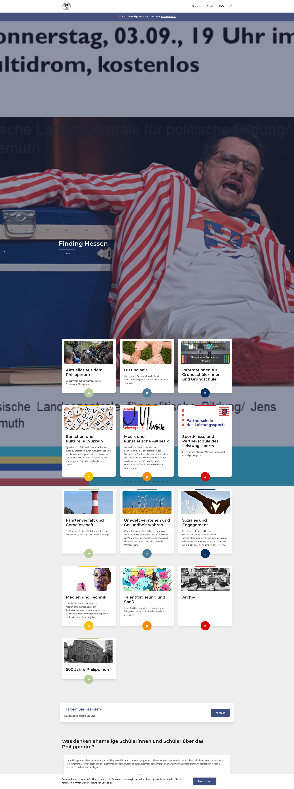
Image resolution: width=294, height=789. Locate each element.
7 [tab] (153, 481)
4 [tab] (140, 481)
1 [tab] (126, 481)
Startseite (196, 6)
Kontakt (210, 6)
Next (289, 249)
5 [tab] (144, 481)
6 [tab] (149, 481)
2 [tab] (130, 481)
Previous (4, 249)
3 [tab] (135, 481)
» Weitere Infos (168, 16)
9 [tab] (163, 481)
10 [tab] (167, 481)
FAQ (221, 6)
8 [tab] (158, 481)
